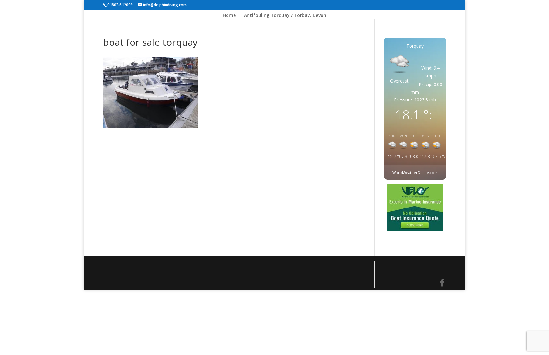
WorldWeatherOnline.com (415, 172)
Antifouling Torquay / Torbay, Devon (285, 15)
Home (229, 15)
